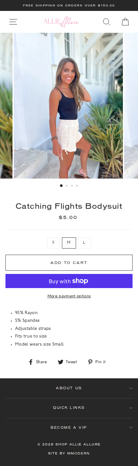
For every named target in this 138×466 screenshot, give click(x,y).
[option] (69, 5)
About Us (69, 388)
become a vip (69, 427)
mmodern (78, 453)
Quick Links (69, 407)
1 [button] (61, 186)
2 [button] (67, 186)
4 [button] (77, 186)
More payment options (69, 296)
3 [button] (72, 186)
